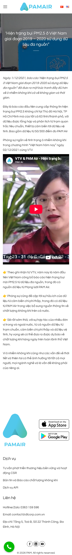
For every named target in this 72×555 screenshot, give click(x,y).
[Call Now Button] (9, 547)
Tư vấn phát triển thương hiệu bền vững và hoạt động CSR (35, 471)
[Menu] (5, 6)
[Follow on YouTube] (42, 544)
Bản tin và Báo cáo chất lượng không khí (30, 480)
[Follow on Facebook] (30, 544)
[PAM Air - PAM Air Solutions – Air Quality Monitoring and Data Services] (36, 6)
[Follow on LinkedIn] (36, 544)
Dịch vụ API (10, 487)
